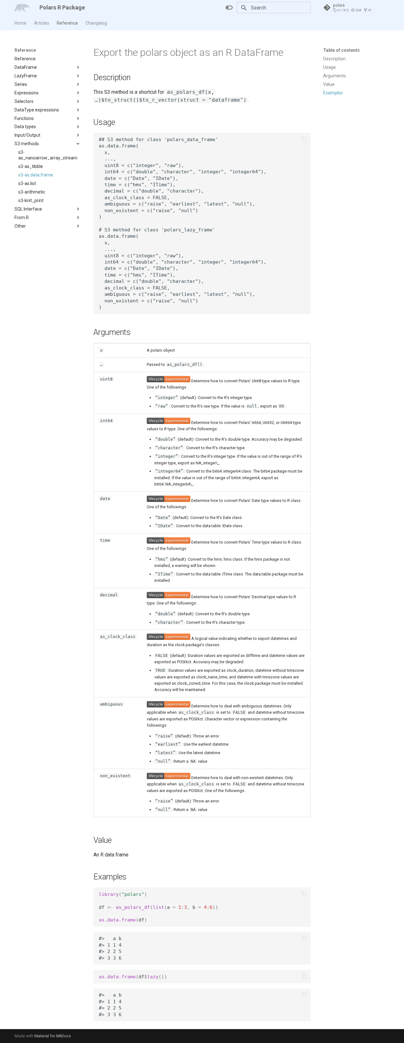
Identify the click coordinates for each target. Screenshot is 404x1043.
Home (21, 23)
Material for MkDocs (52, 1036)
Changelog (96, 23)
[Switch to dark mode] (229, 7)
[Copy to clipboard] (304, 139)
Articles (41, 23)
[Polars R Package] (22, 7)
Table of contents (341, 50)
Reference (67, 23)
